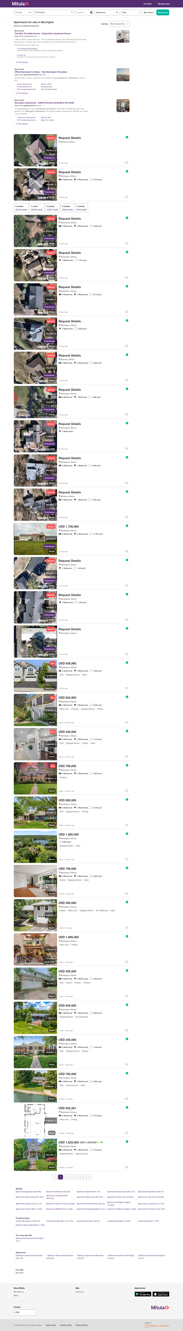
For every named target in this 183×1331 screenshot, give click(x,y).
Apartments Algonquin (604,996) (28, 1191)
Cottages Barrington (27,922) (118, 1221)
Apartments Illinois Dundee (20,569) (60, 1203)
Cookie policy (66, 1325)
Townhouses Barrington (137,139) (59, 1221)
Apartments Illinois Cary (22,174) (29, 1203)
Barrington (20, 1272)
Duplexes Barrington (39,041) (88, 1221)
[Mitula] (20, 3)
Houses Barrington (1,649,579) (28, 1221)
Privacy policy (82, 1325)
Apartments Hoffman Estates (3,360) (121, 1209)
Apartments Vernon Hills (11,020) (29, 1209)
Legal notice (50, 1325)
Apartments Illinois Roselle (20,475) (91, 1203)
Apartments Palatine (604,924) (58, 1191)
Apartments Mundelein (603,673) (151, 1191)
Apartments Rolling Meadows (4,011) (91, 1209)
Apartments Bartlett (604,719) (88, 1191)
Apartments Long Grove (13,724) (151, 1203)
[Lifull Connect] (157, 1326)
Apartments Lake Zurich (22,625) (151, 1197)
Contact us (79, 1291)
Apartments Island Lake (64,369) (120, 1197)
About (16, 1295)
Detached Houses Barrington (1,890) (30, 1225)
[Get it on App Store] (160, 1294)
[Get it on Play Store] (142, 1294)
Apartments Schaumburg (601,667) (30, 1197)
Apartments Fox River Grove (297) (151, 1209)
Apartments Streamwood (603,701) (121, 1191)
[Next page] (89, 1177)
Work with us (19, 1291)
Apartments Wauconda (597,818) (90, 1197)
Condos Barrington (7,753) (148, 1221)
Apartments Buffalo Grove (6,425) (59, 1209)
